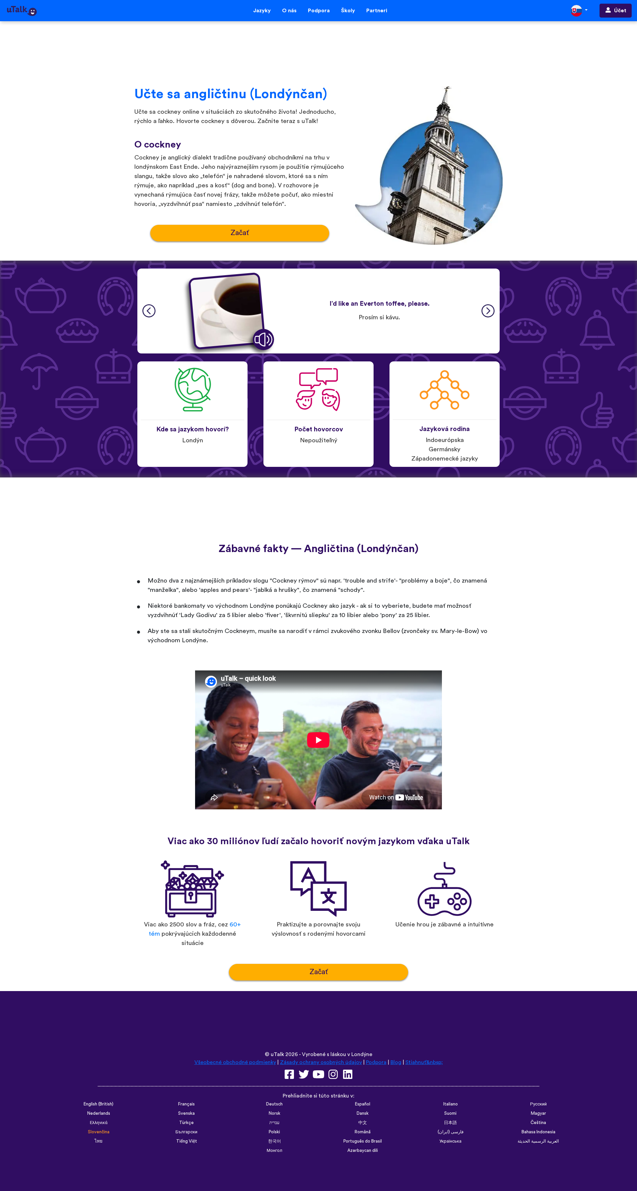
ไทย (99, 1141)
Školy (348, 10)
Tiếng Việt (186, 1141)
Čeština (538, 1122)
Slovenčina (98, 1132)
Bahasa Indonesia (538, 1132)
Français (186, 1104)
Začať (240, 232)
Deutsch (274, 1104)
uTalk (277, 1054)
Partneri (376, 10)
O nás (289, 10)
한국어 (274, 1141)
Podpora (319, 10)
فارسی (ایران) (450, 1132)
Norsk (274, 1113)
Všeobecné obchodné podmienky (235, 1062)
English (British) (98, 1104)
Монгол (274, 1150)
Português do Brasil (362, 1141)
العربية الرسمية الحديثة (538, 1141)
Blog (395, 1062)
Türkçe (186, 1122)
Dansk (363, 1113)
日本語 (450, 1122)
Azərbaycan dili (362, 1150)
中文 (362, 1122)
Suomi (450, 1113)
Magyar (538, 1113)
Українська (450, 1141)
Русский (538, 1104)
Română (363, 1132)
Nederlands (98, 1113)
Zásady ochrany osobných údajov (321, 1062)
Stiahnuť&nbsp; (424, 1062)
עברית (274, 1122)
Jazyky (262, 10)
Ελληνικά (98, 1122)
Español (362, 1104)
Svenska (186, 1113)
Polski (274, 1132)
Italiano (450, 1104)
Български (186, 1132)
